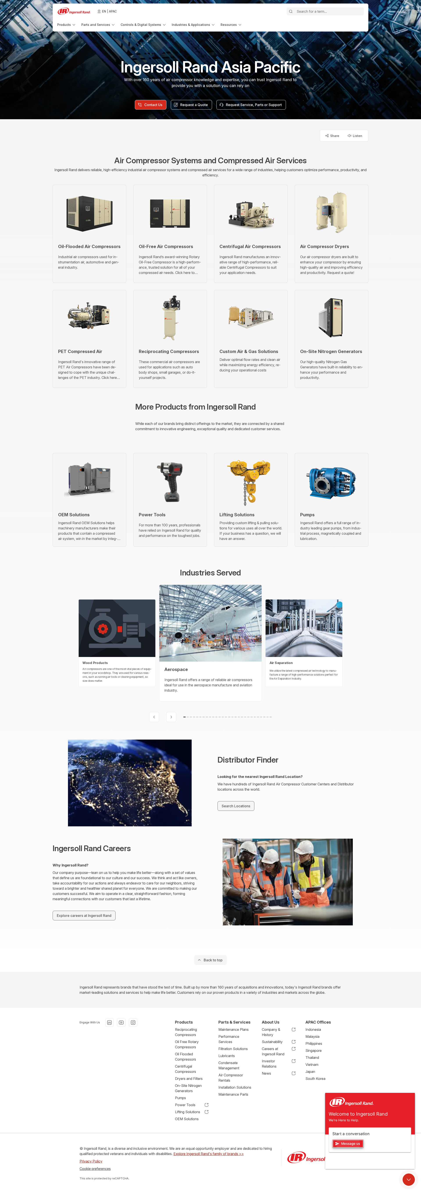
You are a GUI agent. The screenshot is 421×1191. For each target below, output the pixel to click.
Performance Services (228, 1039)
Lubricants (226, 1056)
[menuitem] (66, 24)
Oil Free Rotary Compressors (187, 1044)
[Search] (291, 11)
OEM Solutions (187, 1119)
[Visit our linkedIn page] (109, 1022)
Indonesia (313, 1029)
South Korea (315, 1078)
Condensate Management (228, 1065)
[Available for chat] (409, 1179)
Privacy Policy (91, 1161)
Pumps (180, 1098)
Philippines (313, 1043)
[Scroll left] (154, 717)
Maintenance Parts (233, 1094)
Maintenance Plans (233, 1029)
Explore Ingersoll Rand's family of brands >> (208, 1154)
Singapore (313, 1050)
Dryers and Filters (189, 1078)
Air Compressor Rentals (230, 1078)
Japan (310, 1071)
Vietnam (311, 1064)
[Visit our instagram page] (133, 1022)
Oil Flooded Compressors (185, 1056)
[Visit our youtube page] (121, 1022)
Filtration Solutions (233, 1049)
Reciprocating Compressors (186, 1032)
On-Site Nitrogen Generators (188, 1088)
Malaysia (312, 1036)
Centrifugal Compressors (185, 1069)
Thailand (312, 1057)
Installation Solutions (234, 1087)
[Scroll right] (171, 717)
